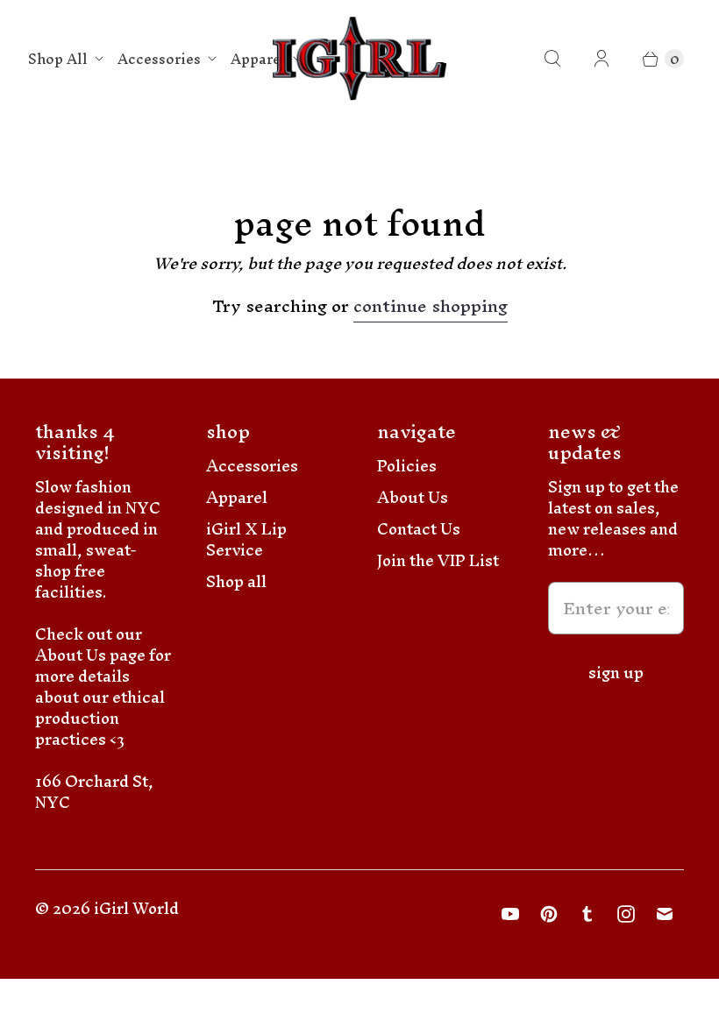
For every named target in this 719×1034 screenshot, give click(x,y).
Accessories (159, 58)
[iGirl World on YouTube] (510, 914)
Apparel (258, 58)
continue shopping (430, 308)
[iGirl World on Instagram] (626, 914)
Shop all (236, 581)
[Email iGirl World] (664, 914)
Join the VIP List (438, 560)
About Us (412, 497)
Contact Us (418, 529)
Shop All (58, 58)
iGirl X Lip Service (246, 539)
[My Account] (601, 59)
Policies (407, 466)
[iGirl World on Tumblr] (587, 914)
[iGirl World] (360, 59)
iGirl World (136, 908)
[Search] (552, 59)
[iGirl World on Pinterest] (549, 914)
